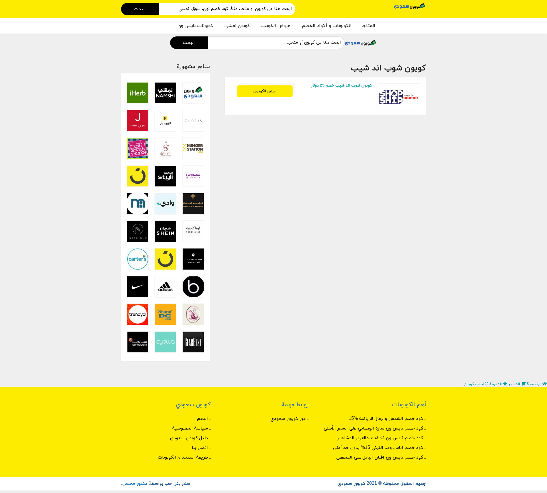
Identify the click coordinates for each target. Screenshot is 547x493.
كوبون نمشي (237, 25)
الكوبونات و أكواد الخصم (327, 25)
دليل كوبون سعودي (189, 438)
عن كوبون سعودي (288, 419)
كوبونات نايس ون (195, 25)
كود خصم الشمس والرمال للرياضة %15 (386, 419)
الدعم (202, 419)
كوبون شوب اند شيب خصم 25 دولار (341, 85)
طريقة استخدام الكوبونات (183, 457)
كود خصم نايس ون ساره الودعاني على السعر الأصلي (373, 428)
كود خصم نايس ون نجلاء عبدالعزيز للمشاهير (380, 438)
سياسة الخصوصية (190, 428)
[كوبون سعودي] (409, 6)
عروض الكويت (275, 25)
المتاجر (368, 25)
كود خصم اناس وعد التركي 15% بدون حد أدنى (378, 448)
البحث (140, 9)
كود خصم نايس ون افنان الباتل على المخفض (379, 457)
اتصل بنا (200, 448)
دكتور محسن (134, 483)
